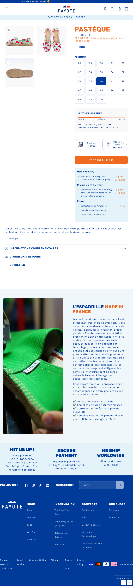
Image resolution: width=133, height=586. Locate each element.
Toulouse (114, 517)
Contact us (88, 510)
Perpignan (114, 510)
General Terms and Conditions (6, 564)
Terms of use (68, 564)
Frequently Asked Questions (63, 523)
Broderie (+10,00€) (91, 144)
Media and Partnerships (89, 534)
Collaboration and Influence (92, 545)
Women (31, 517)
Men (29, 510)
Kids (29, 524)
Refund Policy (81, 562)
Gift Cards (32, 532)
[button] (6, 9)
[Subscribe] (119, 485)
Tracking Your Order (62, 512)
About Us (59, 544)
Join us (86, 517)
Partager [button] (13, 238)
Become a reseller (91, 524)
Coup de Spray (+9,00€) (116, 144)
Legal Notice (20, 562)
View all (31, 539)
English (121, 578)
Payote (130, 564)
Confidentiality (37, 560)
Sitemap (55, 560)
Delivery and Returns (61, 535)
